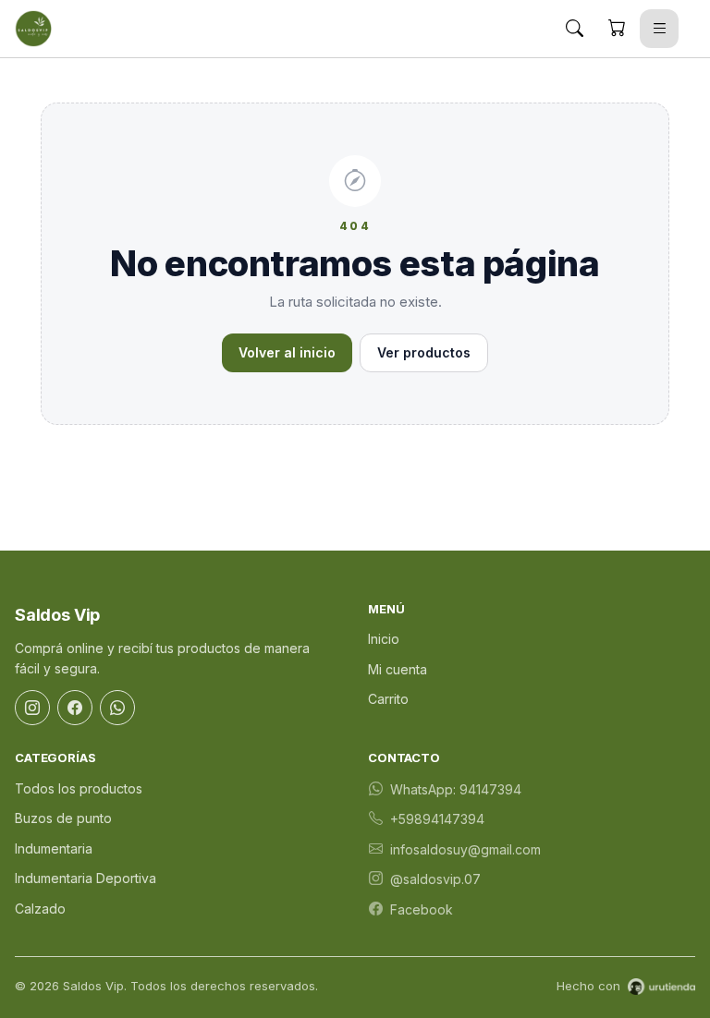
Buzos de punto (63, 818)
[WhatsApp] (117, 707)
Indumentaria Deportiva (85, 878)
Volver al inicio (287, 352)
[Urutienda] (661, 986)
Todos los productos (78, 788)
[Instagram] (32, 707)
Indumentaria (53, 848)
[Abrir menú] (659, 28)
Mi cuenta (397, 669)
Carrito (388, 699)
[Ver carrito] (616, 28)
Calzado (40, 908)
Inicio (383, 639)
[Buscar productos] (574, 28)
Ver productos (424, 352)
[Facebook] (74, 707)
